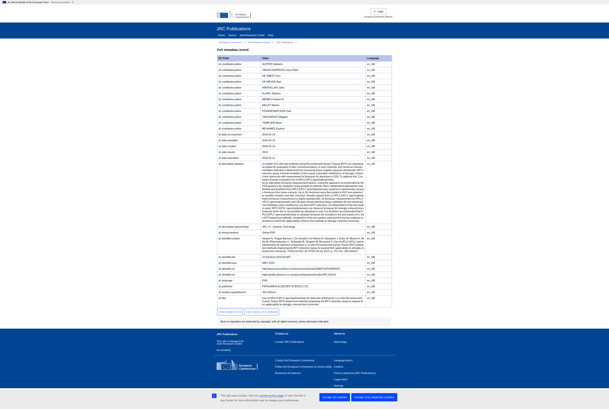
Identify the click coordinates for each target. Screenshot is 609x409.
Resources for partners (288, 373)
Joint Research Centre (252, 35)
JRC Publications (284, 42)
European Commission (230, 42)
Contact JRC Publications (289, 342)
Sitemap (338, 385)
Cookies (338, 366)
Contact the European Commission (294, 360)
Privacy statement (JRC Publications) (355, 373)
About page (340, 342)
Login (380, 11)
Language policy (343, 360)
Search (232, 35)
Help (270, 35)
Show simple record (230, 312)
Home (221, 35)
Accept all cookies (335, 397)
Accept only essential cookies (374, 397)
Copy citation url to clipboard (262, 312)
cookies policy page (271, 395)
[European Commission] (236, 14)
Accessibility (224, 350)
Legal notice (341, 379)
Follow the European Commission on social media (303, 366)
